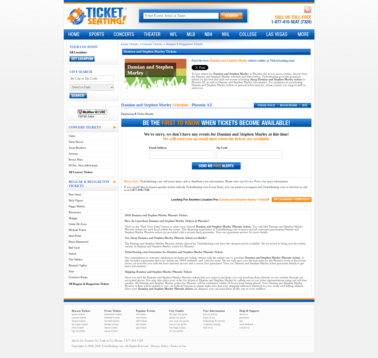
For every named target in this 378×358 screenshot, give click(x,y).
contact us (244, 327)
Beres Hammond (78, 241)
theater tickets (79, 321)
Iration (73, 253)
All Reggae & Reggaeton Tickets (89, 283)
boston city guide (178, 324)
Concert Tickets (152, 44)
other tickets (78, 327)
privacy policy (210, 314)
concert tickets (79, 317)
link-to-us (208, 327)
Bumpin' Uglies (78, 265)
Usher (72, 136)
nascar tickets (111, 331)
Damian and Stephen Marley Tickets (243, 199)
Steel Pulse (75, 235)
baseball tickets (112, 317)
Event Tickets (129, 44)
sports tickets (78, 314)
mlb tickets (141, 321)
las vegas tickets (80, 324)
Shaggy (73, 218)
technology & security (214, 321)
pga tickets (141, 327)
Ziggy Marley (77, 206)
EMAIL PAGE (266, 105)
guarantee (244, 317)
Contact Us (91, 340)
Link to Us (106, 340)
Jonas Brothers (77, 147)
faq (240, 321)
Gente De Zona (78, 224)
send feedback (246, 324)
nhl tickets (141, 324)
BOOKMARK (289, 105)
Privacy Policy (253, 181)
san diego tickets (177, 327)
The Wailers (76, 259)
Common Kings (78, 277)
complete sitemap (211, 324)
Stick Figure (76, 200)
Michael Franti (77, 230)
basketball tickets (113, 314)
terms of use (209, 317)
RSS (304, 105)
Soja (71, 271)
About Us (77, 340)
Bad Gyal (74, 247)
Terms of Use (178, 346)
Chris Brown (76, 141)
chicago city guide (178, 314)
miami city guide (177, 317)
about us (243, 314)
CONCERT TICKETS (85, 127)
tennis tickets (111, 327)
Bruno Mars (76, 159)
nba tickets (141, 317)
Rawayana (75, 212)
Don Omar (75, 194)
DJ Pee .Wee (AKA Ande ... (85, 165)
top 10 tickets (78, 331)
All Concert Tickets (81, 172)
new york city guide (179, 321)
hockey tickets (111, 324)
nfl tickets (141, 314)
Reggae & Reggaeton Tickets (184, 44)
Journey (73, 153)
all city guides (176, 331)
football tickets (112, 321)
